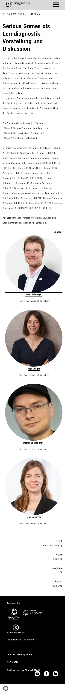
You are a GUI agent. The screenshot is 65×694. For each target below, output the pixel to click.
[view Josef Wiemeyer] (33, 264)
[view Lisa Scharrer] (33, 486)
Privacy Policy (24, 654)
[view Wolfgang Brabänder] (33, 412)
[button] (5, 688)
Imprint (11, 654)
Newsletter (13, 661)
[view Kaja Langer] (33, 338)
